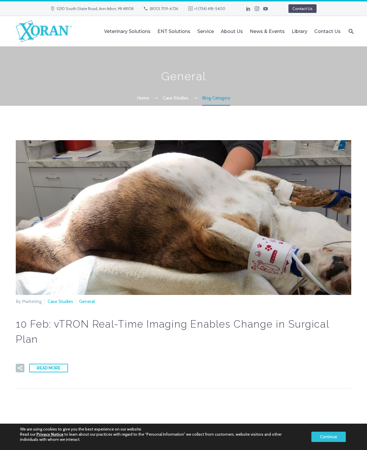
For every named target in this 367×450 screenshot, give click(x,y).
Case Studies (60, 301)
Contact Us (302, 8)
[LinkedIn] (248, 8)
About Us (232, 31)
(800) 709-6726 (164, 8)
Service (205, 31)
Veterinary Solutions (127, 31)
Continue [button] (328, 436)
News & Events (267, 31)
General (87, 301)
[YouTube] (265, 8)
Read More (48, 368)
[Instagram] (257, 8)
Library (299, 31)
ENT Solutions (173, 31)
